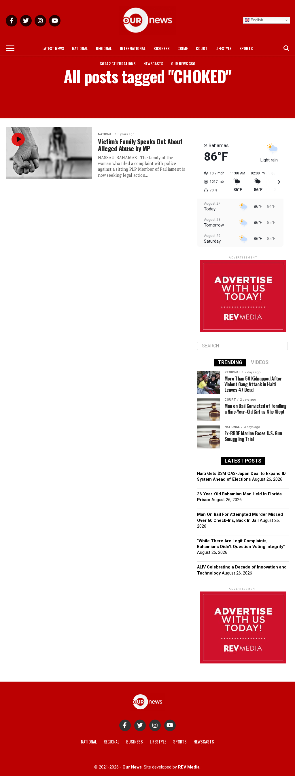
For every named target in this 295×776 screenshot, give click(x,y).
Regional (104, 48)
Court (201, 48)
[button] (212, 182)
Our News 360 (183, 63)
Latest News (53, 48)
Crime (182, 48)
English (256, 20)
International (132, 48)
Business (161, 48)
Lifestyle (223, 48)
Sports (246, 48)
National (80, 48)
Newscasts (153, 63)
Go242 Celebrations (117, 63)
